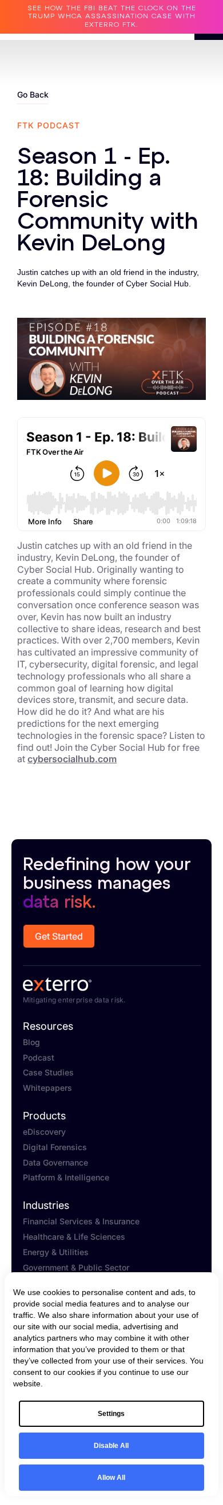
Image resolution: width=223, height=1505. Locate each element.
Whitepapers (47, 1088)
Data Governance (55, 1162)
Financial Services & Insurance (81, 1221)
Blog (31, 1042)
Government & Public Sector (76, 1267)
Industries (46, 1205)
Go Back (33, 94)
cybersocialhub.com (72, 758)
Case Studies (48, 1072)
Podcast (38, 1057)
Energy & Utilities (56, 1252)
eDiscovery (44, 1131)
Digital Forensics (55, 1147)
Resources (48, 1026)
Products (44, 1116)
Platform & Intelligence (66, 1177)
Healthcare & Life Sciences (74, 1236)
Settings (111, 1414)
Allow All (111, 1478)
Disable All (111, 1446)
